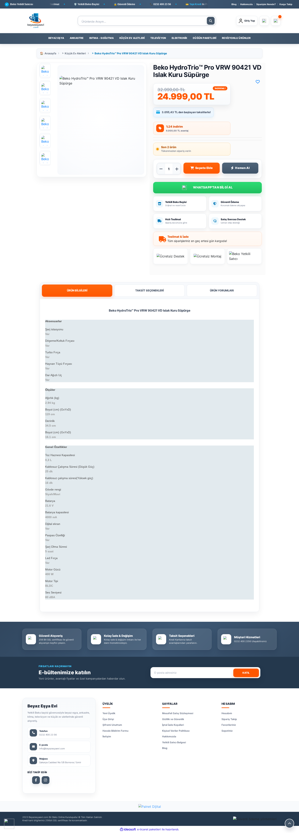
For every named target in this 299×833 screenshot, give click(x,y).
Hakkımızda (246, 4)
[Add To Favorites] (258, 81)
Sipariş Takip (229, 719)
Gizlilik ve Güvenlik (173, 719)
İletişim (107, 736)
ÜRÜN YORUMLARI (222, 290)
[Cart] (276, 21)
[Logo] (35, 21)
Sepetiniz (227, 730)
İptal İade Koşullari (173, 724)
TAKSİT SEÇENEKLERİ (149, 290)
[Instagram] (45, 780)
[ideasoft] (128, 829)
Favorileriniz (229, 724)
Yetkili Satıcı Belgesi (174, 742)
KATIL (246, 672)
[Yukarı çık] (289, 823)
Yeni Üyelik (109, 713)
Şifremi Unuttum (112, 724)
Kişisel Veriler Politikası (176, 730)
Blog (234, 4)
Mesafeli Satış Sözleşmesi (177, 713)
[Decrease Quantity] (161, 168)
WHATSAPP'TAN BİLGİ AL (207, 187)
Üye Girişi (108, 719)
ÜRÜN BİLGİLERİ (77, 290)
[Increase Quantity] (177, 168)
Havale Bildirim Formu (115, 730)
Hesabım (227, 713)
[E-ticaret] (149, 829)
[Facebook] (36, 780)
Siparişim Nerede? (266, 4)
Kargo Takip (285, 4)
